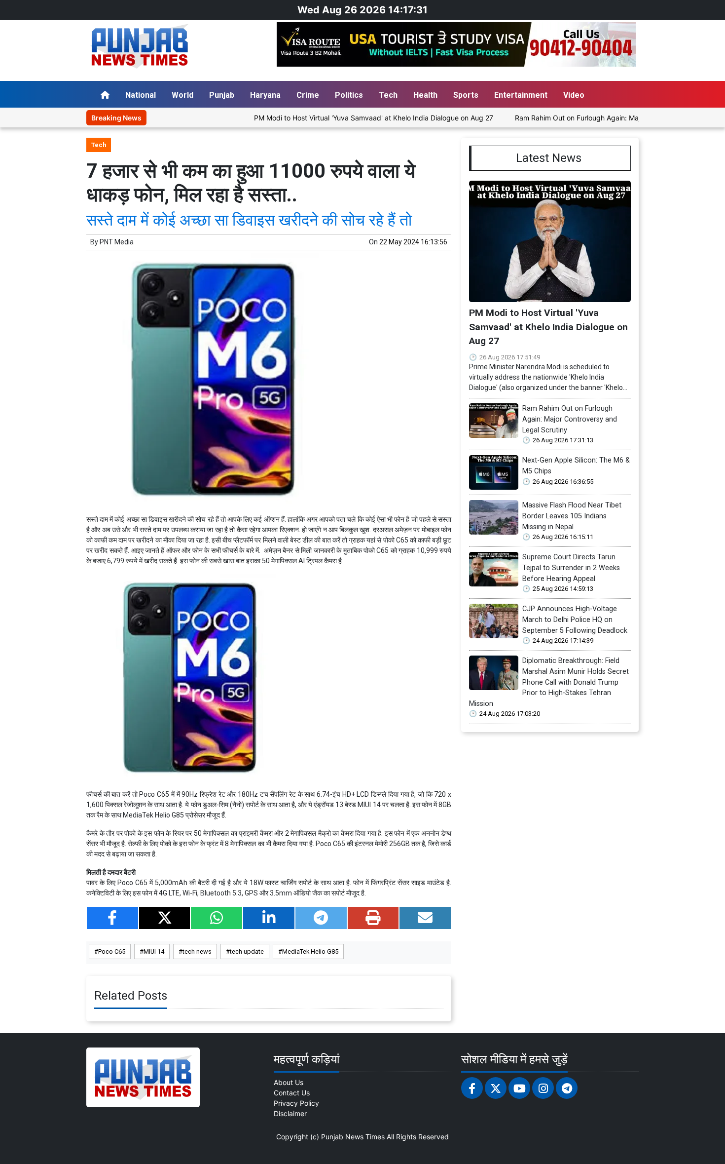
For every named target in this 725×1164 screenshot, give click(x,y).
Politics (349, 95)
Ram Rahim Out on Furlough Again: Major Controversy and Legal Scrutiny (601, 118)
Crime (307, 95)
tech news (197, 951)
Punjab (221, 95)
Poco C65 (111, 951)
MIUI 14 (154, 951)
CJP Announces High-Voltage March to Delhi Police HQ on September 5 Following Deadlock (574, 619)
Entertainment (520, 95)
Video (573, 95)
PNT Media (117, 242)
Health (425, 95)
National (140, 95)
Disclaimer (290, 1113)
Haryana (265, 95)
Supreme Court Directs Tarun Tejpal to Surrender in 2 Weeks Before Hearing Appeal (571, 567)
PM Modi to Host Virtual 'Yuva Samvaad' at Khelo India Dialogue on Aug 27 (342, 118)
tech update (247, 951)
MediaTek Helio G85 (310, 951)
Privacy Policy (296, 1103)
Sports (465, 95)
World (182, 95)
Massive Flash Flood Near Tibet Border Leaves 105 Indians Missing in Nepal (571, 516)
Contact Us (292, 1092)
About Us (288, 1082)
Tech (388, 95)
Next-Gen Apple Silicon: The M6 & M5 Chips (576, 465)
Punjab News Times (353, 1136)
